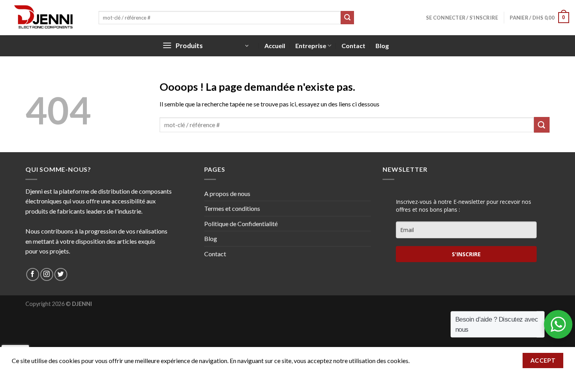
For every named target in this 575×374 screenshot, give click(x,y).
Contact (353, 45)
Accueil (274, 45)
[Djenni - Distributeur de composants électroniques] (46, 17)
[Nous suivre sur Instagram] (46, 274)
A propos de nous (227, 193)
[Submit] (347, 17)
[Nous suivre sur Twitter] (60, 274)
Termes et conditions (232, 208)
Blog (382, 45)
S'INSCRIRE (466, 254)
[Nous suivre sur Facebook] (32, 274)
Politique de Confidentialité (241, 223)
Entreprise (310, 45)
